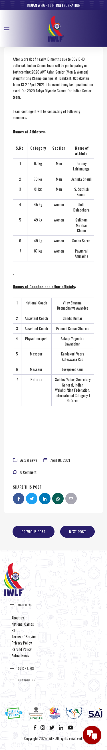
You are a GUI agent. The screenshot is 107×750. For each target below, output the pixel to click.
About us (18, 618)
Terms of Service (24, 636)
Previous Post (33, 531)
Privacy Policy (22, 643)
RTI (14, 630)
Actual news (28, 460)
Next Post (77, 531)
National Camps (23, 624)
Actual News (20, 655)
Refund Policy (21, 649)
